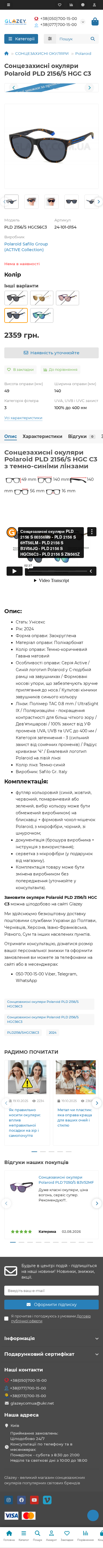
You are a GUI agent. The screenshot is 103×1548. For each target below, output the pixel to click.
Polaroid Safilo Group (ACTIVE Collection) (26, 246)
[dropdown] (8, 5)
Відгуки (80, 436)
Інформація (19, 1338)
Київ (15, 1425)
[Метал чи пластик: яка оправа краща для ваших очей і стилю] (75, 1077)
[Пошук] (92, 38)
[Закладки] (59, 5)
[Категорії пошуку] (50, 39)
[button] (14, 88)
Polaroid (83, 53)
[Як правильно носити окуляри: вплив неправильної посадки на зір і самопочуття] (27, 1077)
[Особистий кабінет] (94, 5)
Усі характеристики (23, 417)
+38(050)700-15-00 (58, 18)
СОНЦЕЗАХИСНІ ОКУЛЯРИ (42, 53)
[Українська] (82, 5)
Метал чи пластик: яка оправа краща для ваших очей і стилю (75, 1117)
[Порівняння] (71, 5)
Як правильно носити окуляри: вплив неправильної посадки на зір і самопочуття (25, 1123)
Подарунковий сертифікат (39, 1354)
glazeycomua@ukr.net (32, 1403)
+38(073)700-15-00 (28, 1395)
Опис (10, 436)
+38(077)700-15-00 (58, 24)
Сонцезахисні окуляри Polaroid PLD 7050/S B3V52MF (66, 1180)
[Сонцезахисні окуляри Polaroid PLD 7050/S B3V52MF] (21, 1187)
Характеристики (42, 436)
